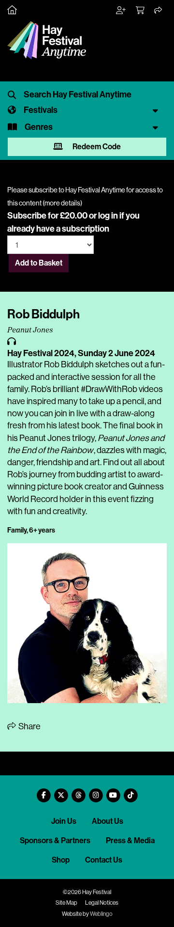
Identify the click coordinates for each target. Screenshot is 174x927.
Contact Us (103, 859)
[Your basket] (140, 10)
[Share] (158, 10)
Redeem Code (96, 146)
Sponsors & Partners (55, 840)
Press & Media (130, 840)
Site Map (66, 902)
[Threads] (78, 792)
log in (108, 215)
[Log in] (121, 10)
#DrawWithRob (109, 389)
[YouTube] (113, 792)
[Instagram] (95, 792)
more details (62, 203)
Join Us (63, 821)
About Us (107, 821)
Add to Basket (38, 262)
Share (29, 726)
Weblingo (101, 914)
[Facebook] (43, 792)
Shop (61, 859)
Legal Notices (101, 902)
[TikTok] (130, 792)
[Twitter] (61, 792)
